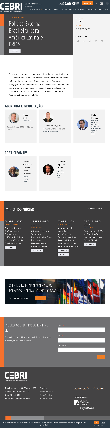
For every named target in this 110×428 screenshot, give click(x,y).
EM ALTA (64, 9)
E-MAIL (61, 326)
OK (96, 423)
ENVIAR (101, 357)
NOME (60, 336)
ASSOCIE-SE (40, 298)
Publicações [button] (47, 9)
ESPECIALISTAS (79, 9)
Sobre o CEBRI (46, 391)
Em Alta (43, 388)
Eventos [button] (56, 9)
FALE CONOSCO (104, 9)
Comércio (63, 250)
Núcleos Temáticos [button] (35, 9)
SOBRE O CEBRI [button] (91, 9)
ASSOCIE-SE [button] (87, 3)
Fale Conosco (46, 398)
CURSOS (71, 9)
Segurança (14, 51)
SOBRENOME (62, 345)
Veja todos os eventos (95, 209)
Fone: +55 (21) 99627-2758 (17, 398)
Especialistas (46, 395)
